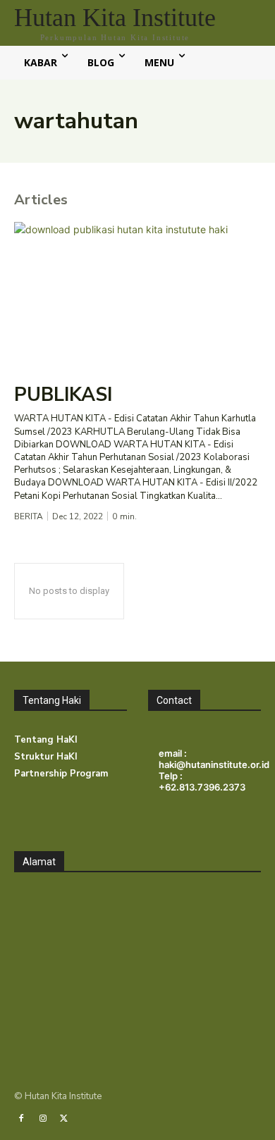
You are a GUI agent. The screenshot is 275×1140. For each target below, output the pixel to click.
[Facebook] (21, 1119)
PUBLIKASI (63, 395)
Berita (28, 516)
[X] (64, 1119)
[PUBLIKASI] (137, 296)
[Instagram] (42, 1119)
